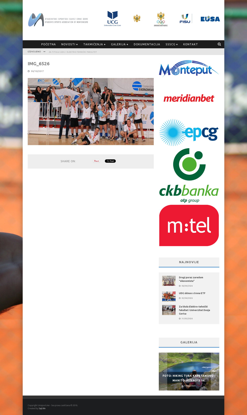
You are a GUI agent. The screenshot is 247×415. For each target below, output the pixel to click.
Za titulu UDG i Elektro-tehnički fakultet (73, 52)
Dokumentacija (147, 44)
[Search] (219, 44)
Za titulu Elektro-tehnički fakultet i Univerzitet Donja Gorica (194, 310)
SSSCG (170, 44)
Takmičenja (93, 44)
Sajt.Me (42, 408)
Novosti (68, 44)
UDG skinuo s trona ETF (192, 293)
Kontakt (190, 44)
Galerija (118, 44)
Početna (48, 44)
